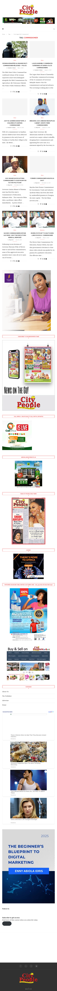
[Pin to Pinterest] (16, 92)
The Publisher (7, 696)
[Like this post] (11, 92)
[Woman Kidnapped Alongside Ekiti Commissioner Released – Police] (14, 49)
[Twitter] (26, 966)
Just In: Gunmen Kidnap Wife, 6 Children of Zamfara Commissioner (15, 123)
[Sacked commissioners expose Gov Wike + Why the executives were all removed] (14, 219)
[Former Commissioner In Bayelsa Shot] (42, 164)
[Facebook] (20, 966)
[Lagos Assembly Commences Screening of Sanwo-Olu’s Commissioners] (42, 49)
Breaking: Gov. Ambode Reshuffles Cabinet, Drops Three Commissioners (42, 123)
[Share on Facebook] (40, 94)
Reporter (38, 127)
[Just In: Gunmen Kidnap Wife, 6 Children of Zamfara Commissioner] (14, 107)
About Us (5, 691)
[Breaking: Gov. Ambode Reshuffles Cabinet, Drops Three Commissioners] (42, 107)
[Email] (36, 966)
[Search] (54, 29)
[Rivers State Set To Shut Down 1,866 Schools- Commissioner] (42, 219)
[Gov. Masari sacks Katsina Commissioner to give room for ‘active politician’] (14, 164)
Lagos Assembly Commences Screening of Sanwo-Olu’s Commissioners (42, 65)
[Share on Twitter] (15, 92)
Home (3, 34)
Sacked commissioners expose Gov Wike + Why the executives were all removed (15, 235)
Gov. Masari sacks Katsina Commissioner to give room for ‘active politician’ (14, 180)
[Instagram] (31, 966)
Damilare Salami (12, 67)
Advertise (5, 700)
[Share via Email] (18, 92)
